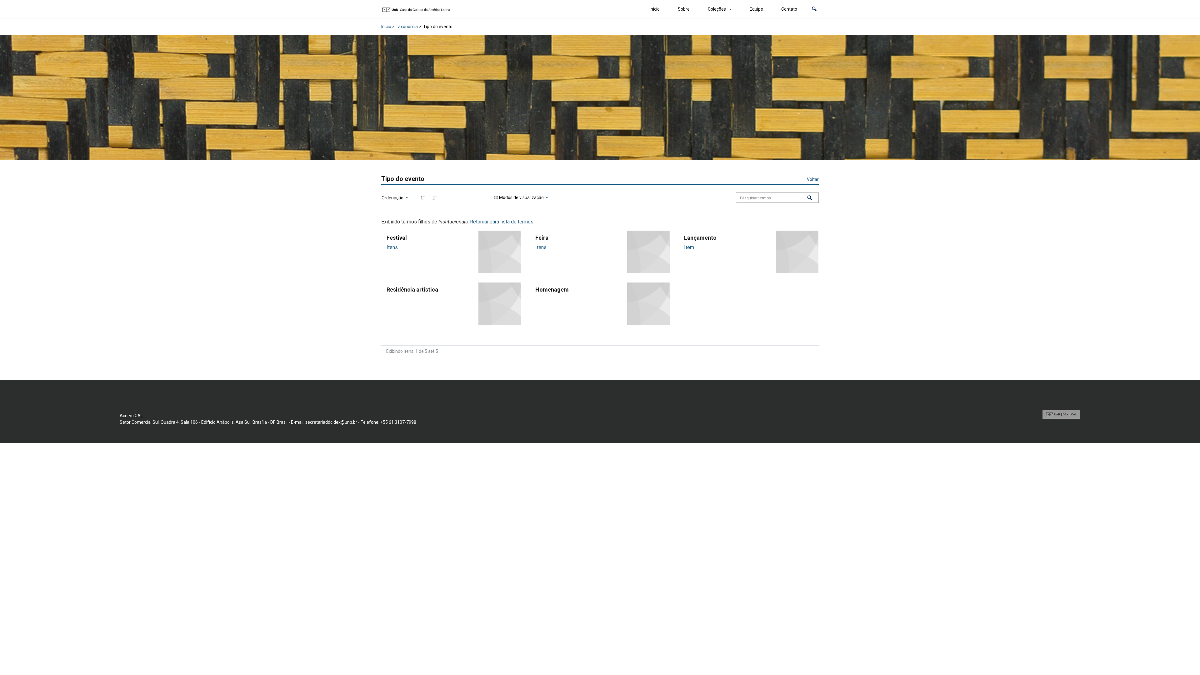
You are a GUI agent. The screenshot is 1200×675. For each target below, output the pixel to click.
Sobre (684, 9)
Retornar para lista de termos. (502, 222)
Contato (789, 9)
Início (655, 9)
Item (689, 247)
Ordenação (393, 197)
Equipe (756, 9)
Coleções (717, 9)
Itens (392, 247)
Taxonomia (407, 26)
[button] (814, 9)
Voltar (813, 179)
